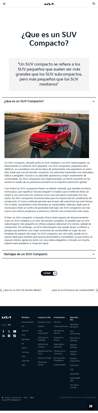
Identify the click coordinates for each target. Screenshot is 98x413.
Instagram (9, 335)
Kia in (6, 325)
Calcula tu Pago (44, 358)
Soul (23, 356)
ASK (72, 369)
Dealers (41, 326)
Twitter (9, 331)
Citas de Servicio (61, 326)
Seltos (24, 348)
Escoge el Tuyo (44, 322)
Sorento (25, 331)
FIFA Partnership (75, 332)
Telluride (25, 361)
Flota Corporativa (43, 332)
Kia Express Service (59, 332)
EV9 (23, 335)
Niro (23, 365)
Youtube (14, 331)
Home (7, 398)
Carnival (25, 352)
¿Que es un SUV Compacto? (24, 101)
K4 (23, 326)
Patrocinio (74, 365)
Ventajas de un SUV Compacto (25, 254)
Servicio (57, 322)
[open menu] (4, 3)
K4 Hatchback (28, 322)
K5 (23, 344)
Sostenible (74, 374)
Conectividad (59, 365)
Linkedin (3, 335)
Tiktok (14, 335)
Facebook (3, 331)
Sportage (25, 339)
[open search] (94, 3)
